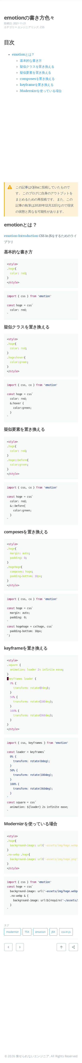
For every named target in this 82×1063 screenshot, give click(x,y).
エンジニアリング (28, 27)
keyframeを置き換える (37, 85)
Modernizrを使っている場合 (41, 91)
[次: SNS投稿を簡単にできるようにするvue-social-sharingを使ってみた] (8, 947)
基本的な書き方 (31, 61)
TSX (27, 932)
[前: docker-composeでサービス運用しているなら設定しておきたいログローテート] (20, 947)
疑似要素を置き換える (35, 72)
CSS (42, 27)
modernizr (12, 932)
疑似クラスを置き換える (37, 67)
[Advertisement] (41, 136)
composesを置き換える (37, 79)
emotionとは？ (23, 54)
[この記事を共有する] (73, 947)
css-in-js (66, 932)
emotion (40, 932)
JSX (53, 932)
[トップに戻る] (61, 947)
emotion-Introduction (21, 236)
